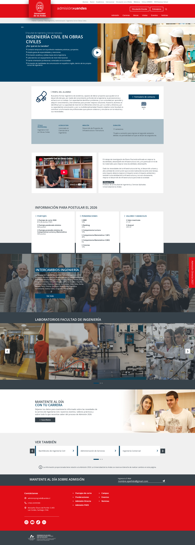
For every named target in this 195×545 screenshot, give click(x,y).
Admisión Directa (83, 501)
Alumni (92, 2)
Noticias (164, 15)
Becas (135, 15)
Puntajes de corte (83, 493)
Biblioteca (137, 2)
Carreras (126, 15)
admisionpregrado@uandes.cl (39, 498)
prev (7, 351)
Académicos (100, 2)
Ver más (50, 296)
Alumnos (85, 2)
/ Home (34, 21)
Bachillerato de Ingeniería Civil (52, 451)
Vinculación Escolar (139, 9)
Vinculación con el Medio (124, 2)
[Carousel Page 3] (102, 383)
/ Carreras (40, 21)
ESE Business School (161, 2)
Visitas (144, 15)
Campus (105, 493)
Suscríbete (46, 420)
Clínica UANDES (147, 2)
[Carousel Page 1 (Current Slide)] (96, 383)
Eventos (154, 15)
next (187, 351)
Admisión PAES (82, 505)
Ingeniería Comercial (132, 451)
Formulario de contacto (144, 97)
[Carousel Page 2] (100, 383)
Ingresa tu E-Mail (124, 478)
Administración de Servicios (93, 451)
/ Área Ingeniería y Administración (55, 21)
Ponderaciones (82, 497)
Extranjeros (156, 9)
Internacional (110, 2)
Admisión (115, 15)
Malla (144, 107)
